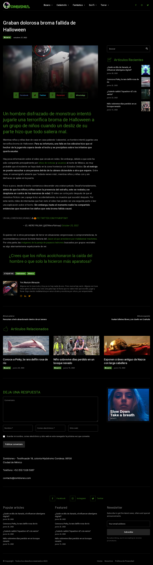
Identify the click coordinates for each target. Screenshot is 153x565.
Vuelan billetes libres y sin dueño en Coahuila (130, 319)
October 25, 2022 (70, 225)
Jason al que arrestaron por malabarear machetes (72, 238)
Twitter (100, 498)
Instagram (81, 498)
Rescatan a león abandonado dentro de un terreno (25, 319)
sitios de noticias (47, 163)
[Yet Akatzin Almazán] (10, 289)
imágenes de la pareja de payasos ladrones (42, 242)
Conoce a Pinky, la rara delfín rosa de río (123, 80)
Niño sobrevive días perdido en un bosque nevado (121, 105)
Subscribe (128, 532)
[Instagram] (142, 5)
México (31, 273)
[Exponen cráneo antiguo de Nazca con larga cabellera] (127, 345)
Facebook (61, 498)
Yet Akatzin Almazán (30, 282)
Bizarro (7, 37)
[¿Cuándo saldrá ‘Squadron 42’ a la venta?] (145, 94)
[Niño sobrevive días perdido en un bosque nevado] (145, 106)
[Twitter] (148, 5)
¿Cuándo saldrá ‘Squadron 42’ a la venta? (121, 93)
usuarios (62, 163)
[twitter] (29, 295)
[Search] (147, 48)
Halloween (20, 273)
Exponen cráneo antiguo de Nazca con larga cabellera (124, 361)
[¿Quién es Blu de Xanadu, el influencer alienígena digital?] (145, 70)
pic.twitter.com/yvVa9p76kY (52, 218)
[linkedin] (25, 295)
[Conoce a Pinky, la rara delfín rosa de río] (145, 82)
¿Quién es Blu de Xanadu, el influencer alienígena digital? (119, 68)
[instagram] (21, 295)
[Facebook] (136, 5)
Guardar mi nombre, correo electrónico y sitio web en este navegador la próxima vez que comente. (48, 436)
